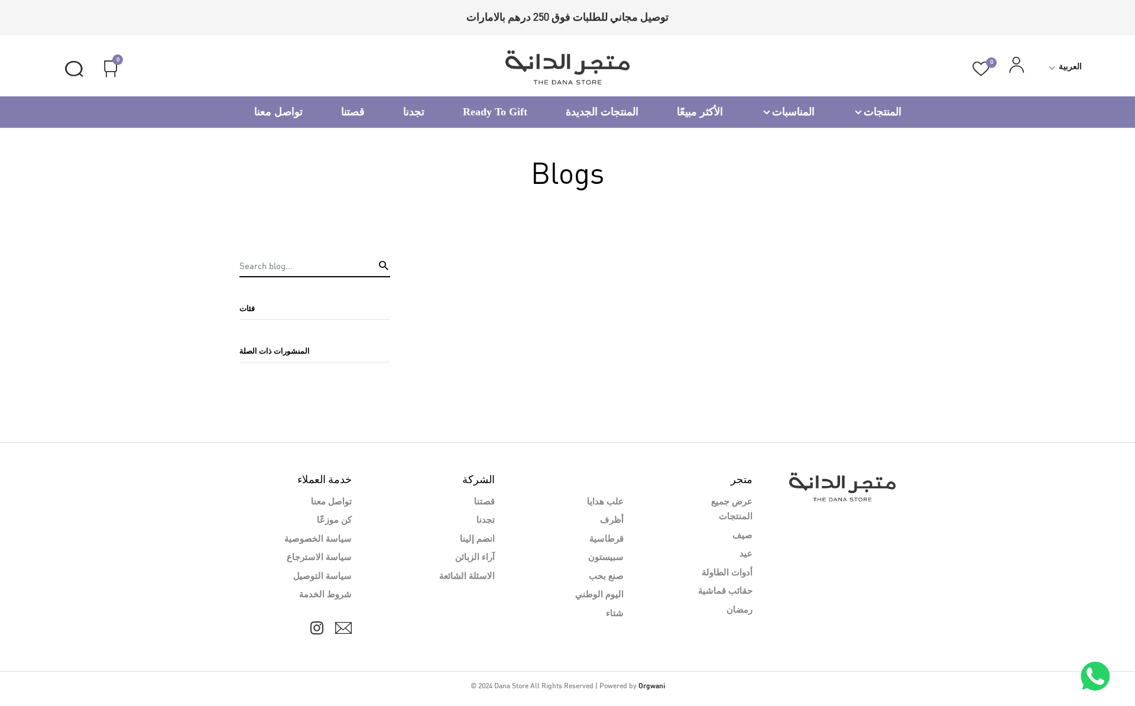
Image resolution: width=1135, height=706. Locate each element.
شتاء (615, 614)
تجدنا (413, 112)
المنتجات (882, 112)
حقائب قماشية (725, 591)
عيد (746, 554)
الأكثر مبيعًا (700, 112)
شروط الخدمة (325, 595)
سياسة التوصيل (322, 576)
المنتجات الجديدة (602, 112)
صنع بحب (606, 576)
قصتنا (353, 112)
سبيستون (606, 557)
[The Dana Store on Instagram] (316, 627)
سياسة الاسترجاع (319, 557)
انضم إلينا (477, 539)
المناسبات (793, 112)
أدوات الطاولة (727, 573)
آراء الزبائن (475, 557)
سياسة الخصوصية (318, 539)
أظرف (612, 520)
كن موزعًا (334, 520)
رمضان (740, 610)
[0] (981, 68)
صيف (742, 536)
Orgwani (651, 686)
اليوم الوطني (599, 595)
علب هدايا (605, 502)
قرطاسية (606, 539)
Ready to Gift (495, 112)
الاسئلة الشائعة (467, 576)
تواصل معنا (278, 112)
